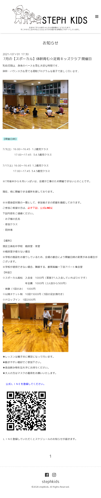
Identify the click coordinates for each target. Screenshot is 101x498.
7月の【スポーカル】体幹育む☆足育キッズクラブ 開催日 (47, 58)
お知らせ (50, 43)
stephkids (50, 481)
